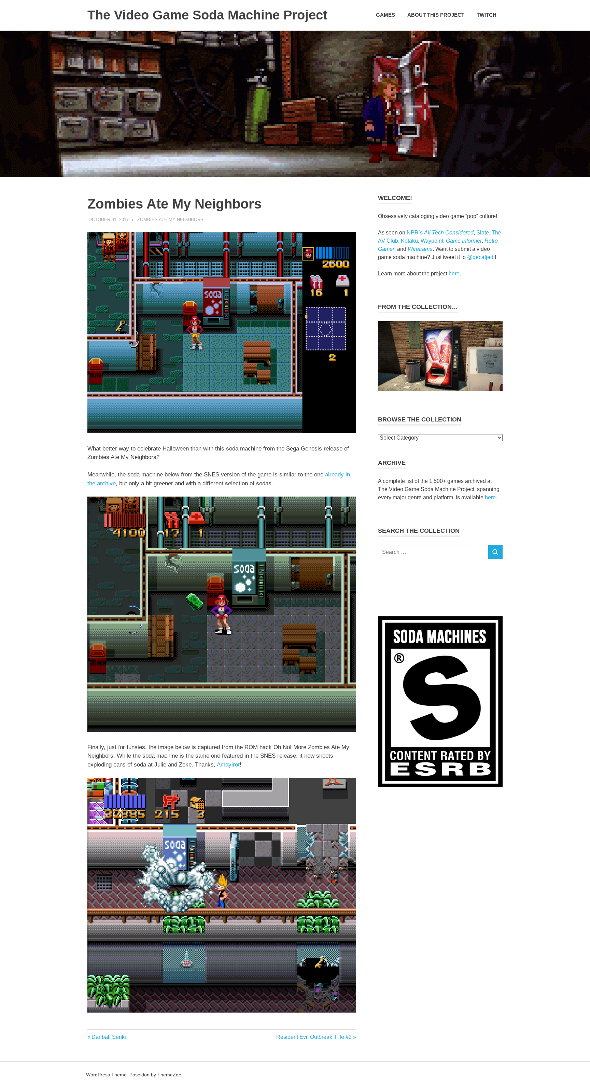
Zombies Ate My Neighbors (170, 219)
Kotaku (409, 241)
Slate (482, 232)
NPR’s (440, 232)
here (454, 273)
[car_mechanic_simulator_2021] (440, 388)
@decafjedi (481, 257)
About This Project (435, 15)
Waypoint (432, 241)
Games (385, 15)
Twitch (486, 15)
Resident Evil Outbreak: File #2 (314, 1037)
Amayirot (228, 764)
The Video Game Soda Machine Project (207, 15)
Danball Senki (108, 1037)
